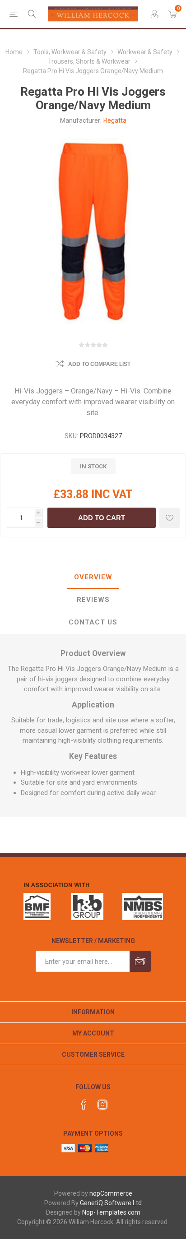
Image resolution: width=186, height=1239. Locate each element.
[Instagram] (102, 1104)
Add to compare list (99, 364)
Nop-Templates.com (111, 1212)
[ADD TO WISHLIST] (169, 518)
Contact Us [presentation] (93, 622)
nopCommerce (110, 1193)
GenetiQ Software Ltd (111, 1203)
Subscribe (140, 961)
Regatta (114, 120)
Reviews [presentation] (93, 600)
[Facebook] (84, 1104)
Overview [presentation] (93, 577)
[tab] (93, 577)
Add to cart (101, 518)
